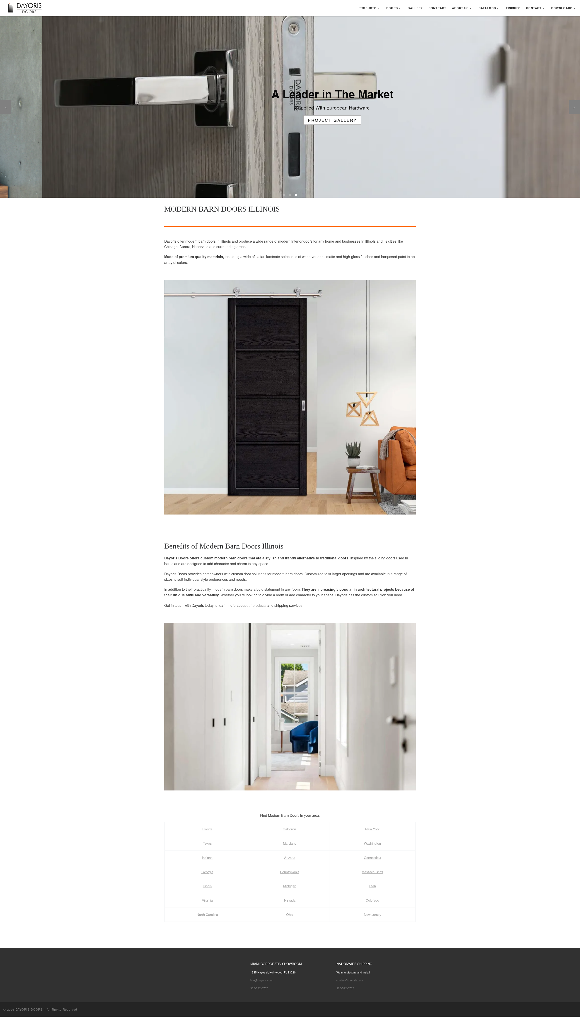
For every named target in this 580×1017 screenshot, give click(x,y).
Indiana (207, 857)
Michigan (289, 885)
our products (256, 605)
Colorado (372, 900)
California (290, 829)
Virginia (207, 900)
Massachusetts (372, 871)
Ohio (289, 914)
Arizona (289, 857)
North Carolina (207, 914)
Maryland (289, 843)
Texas (207, 843)
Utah (372, 885)
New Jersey (372, 914)
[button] (290, 397)
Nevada (289, 900)
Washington (372, 843)
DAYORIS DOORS (29, 1009)
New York (372, 829)
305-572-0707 (259, 988)
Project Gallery (290, 120)
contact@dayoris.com (349, 980)
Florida (207, 829)
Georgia (207, 871)
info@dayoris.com (261, 980)
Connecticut (372, 857)
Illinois (207, 885)
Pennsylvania (289, 871)
